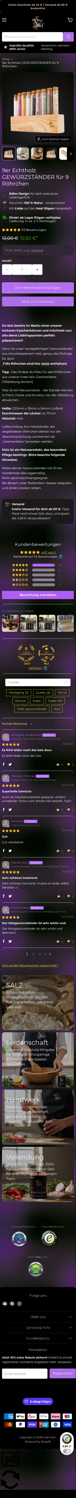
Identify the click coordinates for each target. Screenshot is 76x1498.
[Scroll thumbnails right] (70, 153)
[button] (11, 230)
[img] (10, 744)
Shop (6, 59)
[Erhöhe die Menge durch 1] (37, 269)
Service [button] (20, 701)
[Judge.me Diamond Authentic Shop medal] (26, 653)
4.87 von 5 (48, 552)
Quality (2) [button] (43, 692)
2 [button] (33, 954)
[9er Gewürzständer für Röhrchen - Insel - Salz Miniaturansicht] (8, 153)
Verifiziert (35, 668)
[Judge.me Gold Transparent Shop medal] (46, 653)
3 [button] (40, 954)
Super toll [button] (55, 701)
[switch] (67, 1451)
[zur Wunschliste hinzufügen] (6, 316)
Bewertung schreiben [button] (38, 595)
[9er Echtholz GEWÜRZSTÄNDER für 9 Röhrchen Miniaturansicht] (22, 153)
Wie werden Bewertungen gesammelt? (30, 965)
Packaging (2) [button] (18, 692)
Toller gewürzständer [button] (32, 709)
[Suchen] (68, 37)
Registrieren (63, 1373)
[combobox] (32, 37)
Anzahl (7, 260)
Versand (37, 250)
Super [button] (37, 701)
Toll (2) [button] (62, 692)
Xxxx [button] (57, 709)
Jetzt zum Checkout (37, 302)
